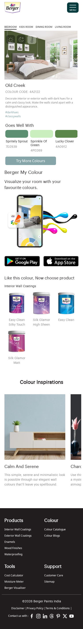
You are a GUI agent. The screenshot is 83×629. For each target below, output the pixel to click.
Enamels (9, 542)
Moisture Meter (14, 581)
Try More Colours (30, 160)
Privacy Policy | (36, 608)
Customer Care (53, 575)
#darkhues (12, 112)
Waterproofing (13, 554)
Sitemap (49, 581)
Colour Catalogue (55, 529)
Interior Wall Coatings (17, 529)
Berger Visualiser (15, 588)
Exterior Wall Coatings (18, 535)
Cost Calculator (13, 575)
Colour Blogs (52, 535)
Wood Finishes (13, 548)
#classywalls (13, 116)
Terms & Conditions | (59, 608)
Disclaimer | (19, 608)
